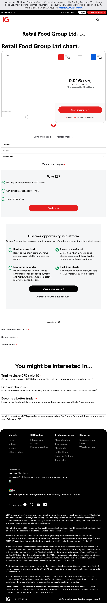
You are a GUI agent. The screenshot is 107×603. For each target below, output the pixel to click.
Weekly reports (87, 447)
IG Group (63, 599)
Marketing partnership (89, 599)
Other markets (16, 452)
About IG (66, 494)
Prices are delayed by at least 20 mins (80, 87)
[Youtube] (38, 504)
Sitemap (16, 494)
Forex (11, 439)
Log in (82, 12)
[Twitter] (31, 504)
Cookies (76, 494)
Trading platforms (64, 435)
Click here (23, 473)
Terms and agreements (34, 494)
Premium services (39, 447)
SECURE (79, 117)
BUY (98, 56)
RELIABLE (90, 117)
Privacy (56, 494)
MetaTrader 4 (62, 448)
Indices (12, 444)
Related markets (65, 136)
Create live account (97, 12)
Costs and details (42, 136)
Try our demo (61, 460)
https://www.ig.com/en (70, 7)
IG (10, 494)
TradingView (61, 444)
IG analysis (84, 435)
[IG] (6, 19)
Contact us (14, 469)
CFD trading (36, 435)
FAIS (49, 494)
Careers (73, 599)
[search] (98, 20)
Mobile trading (62, 439)
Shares (12, 448)
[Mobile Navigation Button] (103, 20)
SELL (67, 56)
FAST (70, 117)
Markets (13, 435)
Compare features (64, 456)
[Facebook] (25, 504)
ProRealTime (61, 452)
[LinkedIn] (45, 504)
